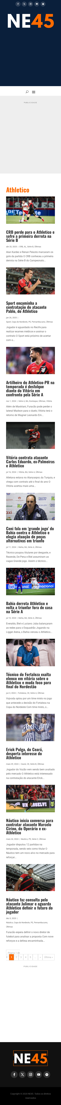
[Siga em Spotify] (43, 4)
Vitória (49, 401)
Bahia (20, 547)
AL (25, 246)
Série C (35, 839)
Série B (30, 246)
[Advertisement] (30, 59)
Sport (8, 322)
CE (28, 693)
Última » (48, 957)
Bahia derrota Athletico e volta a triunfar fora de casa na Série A (29, 607)
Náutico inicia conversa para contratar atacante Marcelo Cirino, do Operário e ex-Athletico (29, 826)
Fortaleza (22, 693)
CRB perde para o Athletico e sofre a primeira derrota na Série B (30, 236)
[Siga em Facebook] (17, 4)
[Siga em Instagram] (30, 4)
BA (27, 401)
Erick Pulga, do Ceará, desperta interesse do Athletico (24, 753)
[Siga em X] (24, 4)
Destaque (33, 401)
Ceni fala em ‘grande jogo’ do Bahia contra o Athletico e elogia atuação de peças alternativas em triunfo (30, 534)
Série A (21, 401)
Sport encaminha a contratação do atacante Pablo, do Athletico (26, 307)
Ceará (23, 764)
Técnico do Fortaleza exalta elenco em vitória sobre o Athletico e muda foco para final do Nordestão (28, 680)
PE (29, 322)
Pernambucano (38, 322)
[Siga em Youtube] (36, 4)
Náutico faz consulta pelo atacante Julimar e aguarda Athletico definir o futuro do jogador (29, 906)
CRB (21, 246)
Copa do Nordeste (20, 322)
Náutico (24, 839)
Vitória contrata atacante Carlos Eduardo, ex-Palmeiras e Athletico (30, 461)
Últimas (37, 246)
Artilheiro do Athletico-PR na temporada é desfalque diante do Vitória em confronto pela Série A (30, 388)
